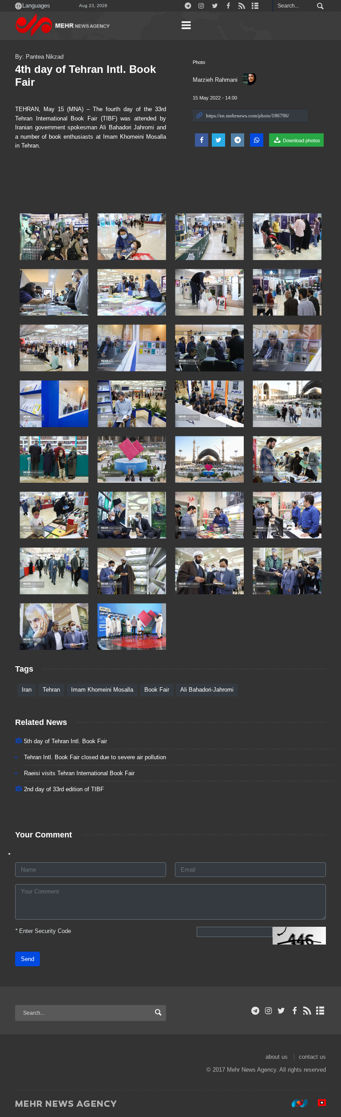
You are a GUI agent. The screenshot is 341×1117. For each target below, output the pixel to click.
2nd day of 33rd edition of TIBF (64, 789)
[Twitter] (281, 1010)
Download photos (301, 140)
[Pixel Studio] (317, 1103)
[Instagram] (268, 1010)
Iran (27, 689)
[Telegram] (255, 1010)
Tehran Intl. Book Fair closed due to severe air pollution (95, 757)
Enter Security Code (43, 931)
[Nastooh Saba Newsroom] (295, 1103)
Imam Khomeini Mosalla (102, 689)
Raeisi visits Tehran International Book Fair (79, 773)
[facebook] (294, 1010)
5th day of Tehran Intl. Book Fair (65, 741)
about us (277, 1056)
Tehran (51, 689)
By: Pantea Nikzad (39, 56)
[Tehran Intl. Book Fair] (54, 236)
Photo (199, 62)
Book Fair (156, 689)
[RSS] (307, 1010)
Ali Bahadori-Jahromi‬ (207, 689)
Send (27, 959)
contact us (312, 1056)
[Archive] (320, 1010)
